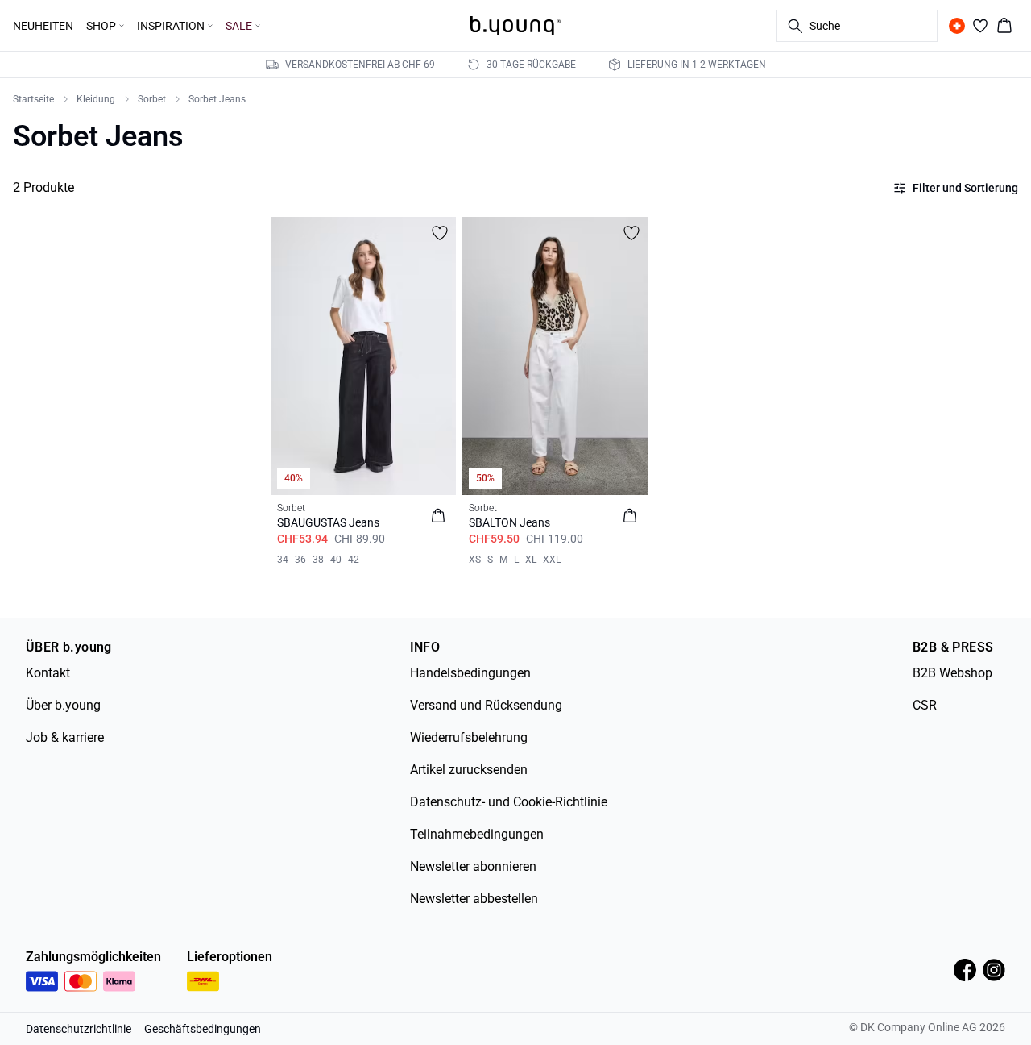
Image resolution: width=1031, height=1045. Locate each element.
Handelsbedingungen (470, 673)
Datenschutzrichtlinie (78, 1028)
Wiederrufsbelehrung (469, 737)
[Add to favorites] (440, 233)
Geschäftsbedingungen (202, 1028)
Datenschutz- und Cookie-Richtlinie (508, 802)
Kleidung (96, 99)
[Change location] (957, 26)
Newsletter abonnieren (473, 866)
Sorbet (152, 99)
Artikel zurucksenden (469, 769)
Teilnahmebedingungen (477, 834)
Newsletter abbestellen (474, 898)
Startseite (33, 99)
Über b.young (63, 705)
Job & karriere (65, 737)
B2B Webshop (952, 673)
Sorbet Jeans (217, 99)
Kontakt (48, 673)
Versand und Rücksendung (486, 705)
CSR (925, 705)
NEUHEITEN (43, 25)
